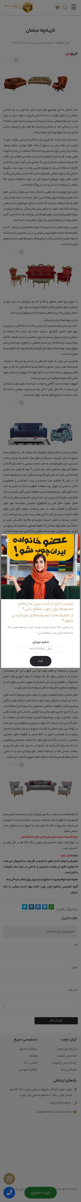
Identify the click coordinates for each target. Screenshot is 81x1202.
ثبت (40, 661)
